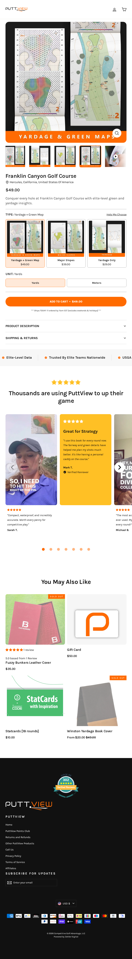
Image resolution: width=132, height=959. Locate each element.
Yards (35, 282)
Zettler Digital (71, 936)
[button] (43, 549)
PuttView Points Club (18, 831)
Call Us (10, 849)
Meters (96, 282)
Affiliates (11, 868)
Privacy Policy (13, 855)
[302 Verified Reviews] (66, 799)
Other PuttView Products (20, 843)
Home (9, 824)
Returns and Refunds (18, 837)
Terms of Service (15, 862)
